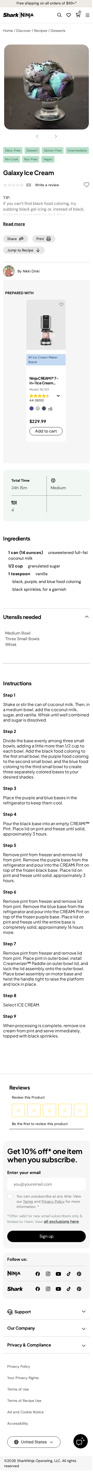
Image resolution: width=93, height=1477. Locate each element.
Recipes (40, 30)
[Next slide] (54, 136)
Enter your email (24, 1172)
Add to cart (46, 431)
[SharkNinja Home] (18, 15)
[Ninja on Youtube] (58, 1273)
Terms (28, 1201)
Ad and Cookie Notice (25, 1412)
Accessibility (17, 1423)
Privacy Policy (53, 1201)
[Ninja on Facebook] (37, 1273)
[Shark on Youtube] (58, 1288)
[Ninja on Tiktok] (68, 1273)
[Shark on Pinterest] (79, 1288)
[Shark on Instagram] (48, 1288)
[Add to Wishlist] (86, 185)
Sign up (46, 1236)
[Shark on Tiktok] (68, 1288)
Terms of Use (18, 1389)
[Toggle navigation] (87, 15)
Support (22, 1311)
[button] (59, 15)
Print (40, 238)
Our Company (21, 1328)
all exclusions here (61, 1221)
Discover (23, 30)
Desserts (58, 30)
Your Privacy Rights (23, 1377)
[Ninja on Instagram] (48, 1273)
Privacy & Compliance (29, 1345)
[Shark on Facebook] (37, 1288)
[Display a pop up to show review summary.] (59, 397)
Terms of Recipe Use (24, 1400)
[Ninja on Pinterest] (79, 1273)
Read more (14, 224)
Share (12, 238)
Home (8, 30)
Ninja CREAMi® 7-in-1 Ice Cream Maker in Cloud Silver (43, 380)
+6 (50, 408)
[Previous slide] (38, 136)
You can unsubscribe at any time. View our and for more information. (49, 1201)
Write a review (47, 185)
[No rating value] (14, 185)
